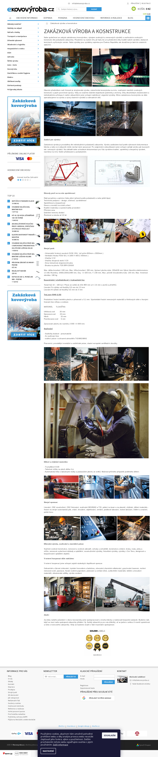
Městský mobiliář (14, 24)
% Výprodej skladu (14, 89)
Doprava (48, 18)
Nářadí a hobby (13, 32)
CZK (145, 14)
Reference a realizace (111, 18)
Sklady (10, 681)
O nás (10, 679)
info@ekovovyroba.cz (140, 680)
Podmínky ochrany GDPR (17, 717)
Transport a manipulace (17, 36)
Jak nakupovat (13, 698)
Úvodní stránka (10, 18)
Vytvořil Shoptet (145, 745)
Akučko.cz (96, 726)
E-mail (82, 676)
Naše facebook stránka (141, 684)
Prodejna (11, 689)
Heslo (82, 679)
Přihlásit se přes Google (100, 698)
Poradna (62, 18)
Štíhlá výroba (12, 61)
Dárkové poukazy (14, 85)
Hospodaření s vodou (15, 48)
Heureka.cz (71, 726)
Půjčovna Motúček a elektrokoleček (21, 719)
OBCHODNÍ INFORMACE (27, 18)
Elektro (10, 77)
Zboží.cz (62, 726)
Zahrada (10, 57)
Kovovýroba (12, 69)
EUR (148, 14)
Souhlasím (110, 735)
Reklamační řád (14, 700)
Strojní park (12, 692)
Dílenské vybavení (14, 40)
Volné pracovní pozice (16, 711)
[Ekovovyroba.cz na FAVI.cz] (137, 733)
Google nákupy (83, 726)
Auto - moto (12, 65)
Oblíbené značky (13, 81)
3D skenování (13, 695)
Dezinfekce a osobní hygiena (18, 73)
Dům (9, 53)
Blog (130, 18)
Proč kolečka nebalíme (16, 714)
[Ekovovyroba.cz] (31, 9)
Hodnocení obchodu (83, 18)
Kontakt (11, 684)
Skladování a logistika (16, 44)
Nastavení (48, 751)
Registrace (146, 3)
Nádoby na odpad (14, 28)
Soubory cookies (14, 703)
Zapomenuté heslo (87, 688)
